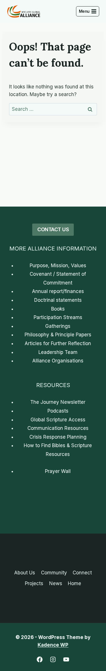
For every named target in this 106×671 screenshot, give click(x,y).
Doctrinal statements (58, 300)
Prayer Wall (58, 471)
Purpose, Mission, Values (58, 265)
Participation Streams (58, 317)
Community (54, 573)
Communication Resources (57, 428)
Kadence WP (53, 645)
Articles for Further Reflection (58, 343)
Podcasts (57, 411)
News (55, 583)
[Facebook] (40, 659)
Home (74, 583)
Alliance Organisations (57, 361)
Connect (82, 573)
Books (58, 309)
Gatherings (57, 326)
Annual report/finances (58, 291)
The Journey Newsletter (57, 402)
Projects (34, 583)
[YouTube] (66, 659)
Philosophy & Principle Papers (58, 334)
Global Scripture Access (58, 419)
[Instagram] (53, 659)
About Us (24, 573)
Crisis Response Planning (57, 437)
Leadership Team (57, 352)
